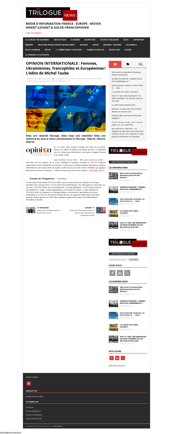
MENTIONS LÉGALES (117, 366)
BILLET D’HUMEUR (32, 50)
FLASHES (128, 50)
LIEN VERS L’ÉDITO (97, 170)
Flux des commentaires (34, 415)
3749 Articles (62, 179)
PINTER (96, 45)
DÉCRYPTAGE (114, 50)
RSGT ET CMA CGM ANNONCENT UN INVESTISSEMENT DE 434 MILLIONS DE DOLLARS (127, 98)
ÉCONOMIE (75, 40)
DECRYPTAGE (90, 40)
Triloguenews (46, 79)
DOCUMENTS (131, 45)
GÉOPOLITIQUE (60, 40)
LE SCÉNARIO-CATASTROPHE (37, 55)
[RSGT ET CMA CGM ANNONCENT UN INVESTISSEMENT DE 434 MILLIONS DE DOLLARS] (113, 227)
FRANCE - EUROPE (77, 79)
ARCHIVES (84, 45)
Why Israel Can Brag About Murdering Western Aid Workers (131, 175)
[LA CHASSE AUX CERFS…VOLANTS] (113, 215)
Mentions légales (32, 377)
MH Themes (58, 426)
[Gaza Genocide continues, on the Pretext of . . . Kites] (113, 204)
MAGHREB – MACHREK (112, 45)
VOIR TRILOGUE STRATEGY (123, 162)
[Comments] (140, 64)
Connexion (30, 407)
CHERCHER (133, 260)
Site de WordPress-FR (33, 419)
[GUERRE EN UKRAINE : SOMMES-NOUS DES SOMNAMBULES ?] (113, 192)
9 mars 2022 (33, 79)
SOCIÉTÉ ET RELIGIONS (109, 40)
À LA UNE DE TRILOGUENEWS (37, 40)
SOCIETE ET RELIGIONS (58, 81)
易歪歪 (2, 433)
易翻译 (7, 433)
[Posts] (115, 64)
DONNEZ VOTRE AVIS (95, 50)
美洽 (19, 433)
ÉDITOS (48, 50)
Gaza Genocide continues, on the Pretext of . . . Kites (132, 200)
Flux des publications (33, 411)
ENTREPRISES (138, 40)
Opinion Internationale (41, 81)
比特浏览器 (14, 433)
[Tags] (127, 64)
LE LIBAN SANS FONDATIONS (123, 105)
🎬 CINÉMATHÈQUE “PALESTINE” (69, 50)
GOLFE (126, 40)
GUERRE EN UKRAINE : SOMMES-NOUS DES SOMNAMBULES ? (133, 188)
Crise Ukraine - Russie (62, 79)
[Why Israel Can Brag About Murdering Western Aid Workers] (113, 178)
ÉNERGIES (29, 45)
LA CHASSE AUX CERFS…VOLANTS (125, 92)
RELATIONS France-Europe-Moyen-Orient (56, 45)
